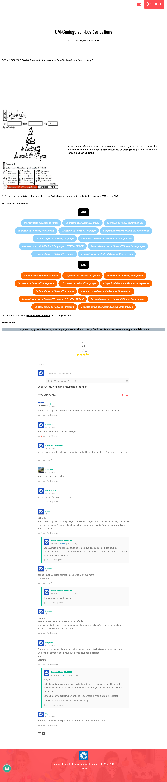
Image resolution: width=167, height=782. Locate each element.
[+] (82, 381)
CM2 (25, 329)
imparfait (86, 329)
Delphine (63, 675)
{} (79, 381)
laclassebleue (57, 541)
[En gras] (48, 380)
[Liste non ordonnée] (65, 380)
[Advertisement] (83, 90)
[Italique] (51, 380)
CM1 (20, 329)
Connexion (124, 365)
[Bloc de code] (72, 380)
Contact (84, 768)
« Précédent (43, 406)
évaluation (46, 329)
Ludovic (62, 594)
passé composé (107, 329)
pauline (62, 544)
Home (70, 40)
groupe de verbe (73, 329)
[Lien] (75, 380)
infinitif (94, 329)
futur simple (58, 329)
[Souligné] (55, 380)
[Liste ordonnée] (62, 380)
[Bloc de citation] (68, 380)
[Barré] (58, 380)
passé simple (121, 329)
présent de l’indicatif (139, 329)
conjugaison (35, 329)
